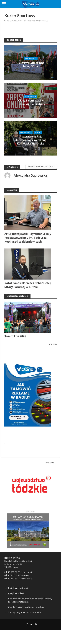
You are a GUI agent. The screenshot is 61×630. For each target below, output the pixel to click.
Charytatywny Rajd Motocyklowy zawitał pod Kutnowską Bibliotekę (30, 140)
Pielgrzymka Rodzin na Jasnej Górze (30, 64)
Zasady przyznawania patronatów (24, 612)
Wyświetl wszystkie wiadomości (41, 166)
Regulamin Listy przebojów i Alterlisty (26, 607)
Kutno (38, 132)
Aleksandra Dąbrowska (37, 20)
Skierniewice (30, 96)
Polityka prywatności (18, 588)
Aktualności (30, 59)
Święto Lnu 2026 (15, 336)
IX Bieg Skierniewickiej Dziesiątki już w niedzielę (30, 102)
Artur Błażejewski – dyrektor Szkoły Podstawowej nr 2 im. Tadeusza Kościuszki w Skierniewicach (27, 237)
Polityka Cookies (16, 593)
